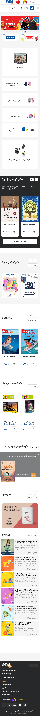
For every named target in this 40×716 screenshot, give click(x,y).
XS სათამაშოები (9, 424)
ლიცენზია (18, 711)
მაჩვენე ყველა (32, 265)
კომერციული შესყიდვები (10, 691)
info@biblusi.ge (6, 674)
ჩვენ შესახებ (6, 684)
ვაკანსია (5, 688)
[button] (10, 2)
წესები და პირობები (8, 711)
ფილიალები (6, 694)
